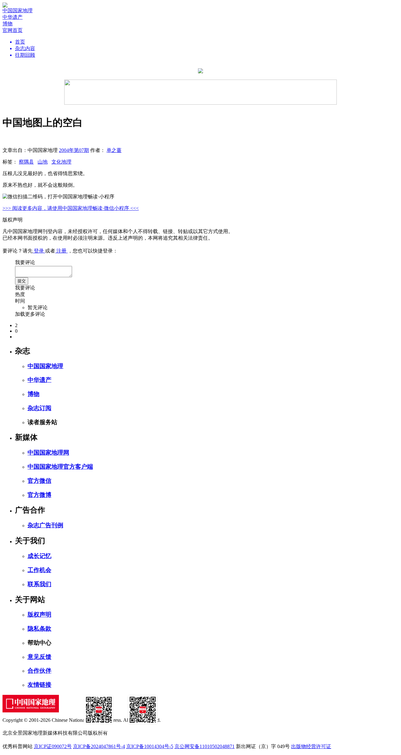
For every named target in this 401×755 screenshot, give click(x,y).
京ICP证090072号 (53, 746)
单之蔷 (114, 150)
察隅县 (26, 161)
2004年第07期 (74, 150)
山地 (43, 161)
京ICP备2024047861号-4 (99, 746)
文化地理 (61, 161)
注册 (61, 250)
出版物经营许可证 (311, 746)
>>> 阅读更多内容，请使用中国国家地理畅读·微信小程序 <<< (71, 208)
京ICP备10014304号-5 (149, 746)
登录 (39, 250)
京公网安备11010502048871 (204, 746)
